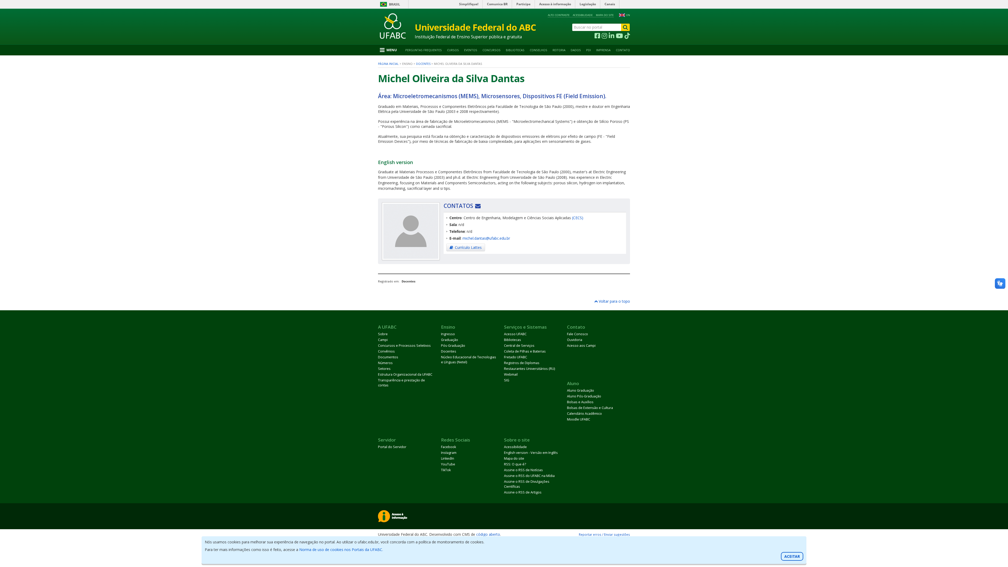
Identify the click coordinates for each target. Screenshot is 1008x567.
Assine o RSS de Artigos (523, 492)
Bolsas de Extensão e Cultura (590, 408)
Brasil (394, 4)
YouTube (448, 464)
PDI (588, 50)
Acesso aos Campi (581, 345)
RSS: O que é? (515, 464)
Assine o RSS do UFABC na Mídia (529, 476)
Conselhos (538, 50)
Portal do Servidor (392, 447)
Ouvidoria (574, 340)
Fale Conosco (577, 334)
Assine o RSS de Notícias (523, 470)
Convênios (386, 351)
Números (385, 363)
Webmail (511, 374)
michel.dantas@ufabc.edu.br (486, 238)
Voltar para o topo (614, 301)
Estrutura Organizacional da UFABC (405, 374)
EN (628, 15)
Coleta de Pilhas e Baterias (525, 351)
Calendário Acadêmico (584, 413)
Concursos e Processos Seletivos (404, 345)
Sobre (383, 334)
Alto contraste (559, 15)
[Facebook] (597, 36)
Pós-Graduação (453, 345)
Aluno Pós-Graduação (584, 396)
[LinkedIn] (611, 36)
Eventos (470, 50)
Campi (383, 340)
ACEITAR (792, 556)
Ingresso (448, 334)
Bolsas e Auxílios (580, 402)
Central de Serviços (519, 345)
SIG (506, 380)
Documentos (388, 357)
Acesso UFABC (515, 334)
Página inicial (388, 64)
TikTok (446, 470)
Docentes (423, 64)
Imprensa (603, 50)
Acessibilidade (583, 15)
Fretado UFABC (515, 357)
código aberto (488, 534)
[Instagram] (604, 36)
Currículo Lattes (468, 247)
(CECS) (577, 217)
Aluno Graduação (580, 390)
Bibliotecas (515, 50)
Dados (576, 50)
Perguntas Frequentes (423, 50)
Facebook (448, 447)
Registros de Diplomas (521, 363)
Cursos (453, 50)
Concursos (491, 50)
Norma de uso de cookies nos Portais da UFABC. (341, 549)
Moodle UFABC (578, 419)
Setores (384, 368)
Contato (623, 50)
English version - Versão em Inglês (531, 452)
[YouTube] (619, 36)
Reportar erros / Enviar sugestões (604, 534)
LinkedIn (447, 458)
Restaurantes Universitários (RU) (529, 368)
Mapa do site (605, 15)
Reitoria (559, 50)
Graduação (449, 340)
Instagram (448, 452)
